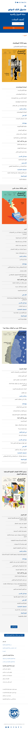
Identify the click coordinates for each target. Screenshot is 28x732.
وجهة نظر (24, 123)
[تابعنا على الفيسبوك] (18, 727)
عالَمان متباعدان (23, 271)
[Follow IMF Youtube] (8, 727)
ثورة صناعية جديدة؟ (22, 429)
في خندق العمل (23, 432)
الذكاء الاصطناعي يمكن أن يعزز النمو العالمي (17, 267)
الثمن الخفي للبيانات (22, 376)
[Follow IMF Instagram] (21, 2)
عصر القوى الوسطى (22, 130)
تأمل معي (24, 115)
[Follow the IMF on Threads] (19, 2)
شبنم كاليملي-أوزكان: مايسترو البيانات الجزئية (17, 173)
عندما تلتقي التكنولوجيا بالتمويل (20, 548)
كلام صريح (24, 163)
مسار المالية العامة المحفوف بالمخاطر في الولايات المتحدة (18, 275)
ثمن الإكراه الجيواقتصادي (21, 94)
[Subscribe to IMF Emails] (6, 727)
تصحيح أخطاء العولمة (22, 148)
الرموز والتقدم (24, 463)
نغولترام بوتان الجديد (22, 319)
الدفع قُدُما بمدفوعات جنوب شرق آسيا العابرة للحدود (17, 536)
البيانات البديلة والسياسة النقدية (20, 389)
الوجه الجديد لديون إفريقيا (21, 238)
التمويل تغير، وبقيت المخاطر (21, 523)
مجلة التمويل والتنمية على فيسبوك (9, 658)
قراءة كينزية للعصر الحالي (21, 152)
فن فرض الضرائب (23, 306)
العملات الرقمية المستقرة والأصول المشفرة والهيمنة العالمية (17, 519)
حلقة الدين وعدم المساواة (21, 242)
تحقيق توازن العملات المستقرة (20, 531)
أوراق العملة (24, 176)
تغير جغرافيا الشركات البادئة (21, 576)
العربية (25, 35)
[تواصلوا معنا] (25, 2)
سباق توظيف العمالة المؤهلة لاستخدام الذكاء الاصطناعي (17, 299)
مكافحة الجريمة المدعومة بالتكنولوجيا (19, 540)
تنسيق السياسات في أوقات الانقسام (19, 249)
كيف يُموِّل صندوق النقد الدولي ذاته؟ (19, 443)
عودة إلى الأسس (23, 156)
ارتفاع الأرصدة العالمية (22, 603)
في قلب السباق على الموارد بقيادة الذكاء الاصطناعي (18, 384)
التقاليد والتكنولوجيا (22, 616)
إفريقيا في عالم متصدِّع (22, 134)
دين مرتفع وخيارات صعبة (21, 253)
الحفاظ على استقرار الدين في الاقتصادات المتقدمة (18, 233)
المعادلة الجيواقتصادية (22, 112)
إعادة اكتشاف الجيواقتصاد (21, 102)
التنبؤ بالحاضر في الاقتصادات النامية (19, 372)
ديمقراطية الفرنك (23, 179)
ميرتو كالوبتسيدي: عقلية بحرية (20, 313)
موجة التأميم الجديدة (22, 90)
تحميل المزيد (14, 627)
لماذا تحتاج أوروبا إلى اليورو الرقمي (19, 566)
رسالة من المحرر (23, 109)
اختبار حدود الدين (23, 259)
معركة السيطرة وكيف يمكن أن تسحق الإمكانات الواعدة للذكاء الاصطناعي (15, 584)
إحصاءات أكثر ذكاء (23, 435)
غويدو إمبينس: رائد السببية (21, 610)
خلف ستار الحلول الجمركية (21, 570)
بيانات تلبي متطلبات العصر (21, 399)
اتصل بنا (4, 651)
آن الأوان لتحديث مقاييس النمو (20, 380)
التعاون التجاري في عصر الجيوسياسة (19, 98)
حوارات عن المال (23, 527)
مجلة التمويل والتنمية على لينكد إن (9, 662)
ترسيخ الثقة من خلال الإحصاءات (20, 411)
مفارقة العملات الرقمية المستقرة (19, 415)
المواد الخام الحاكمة (23, 160)
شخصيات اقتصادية (22, 170)
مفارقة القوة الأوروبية (22, 126)
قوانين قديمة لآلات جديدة (21, 287)
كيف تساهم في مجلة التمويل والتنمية (9, 648)
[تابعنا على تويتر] (21, 727)
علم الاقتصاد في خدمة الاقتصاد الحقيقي (18, 166)
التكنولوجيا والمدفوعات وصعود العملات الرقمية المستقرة (14, 554)
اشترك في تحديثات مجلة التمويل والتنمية (14, 635)
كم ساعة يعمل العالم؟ (22, 144)
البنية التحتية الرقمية (22, 290)
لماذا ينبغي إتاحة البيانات (21, 407)
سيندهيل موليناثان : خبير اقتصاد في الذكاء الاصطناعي (15, 456)
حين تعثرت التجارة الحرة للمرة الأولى (19, 580)
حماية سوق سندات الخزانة (21, 245)
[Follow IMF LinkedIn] (22, 2)
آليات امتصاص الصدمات (21, 119)
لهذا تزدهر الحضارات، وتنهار (21, 425)
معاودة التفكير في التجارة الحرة (20, 138)
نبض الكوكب (24, 393)
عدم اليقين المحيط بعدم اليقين (20, 589)
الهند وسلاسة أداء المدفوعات (20, 544)
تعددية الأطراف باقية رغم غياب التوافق (18, 562)
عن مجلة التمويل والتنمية (7, 645)
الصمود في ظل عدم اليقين (21, 450)
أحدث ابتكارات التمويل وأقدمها (20, 597)
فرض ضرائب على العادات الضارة (20, 283)
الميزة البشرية (24, 421)
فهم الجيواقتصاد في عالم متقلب (19, 106)
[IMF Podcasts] (15, 2)
